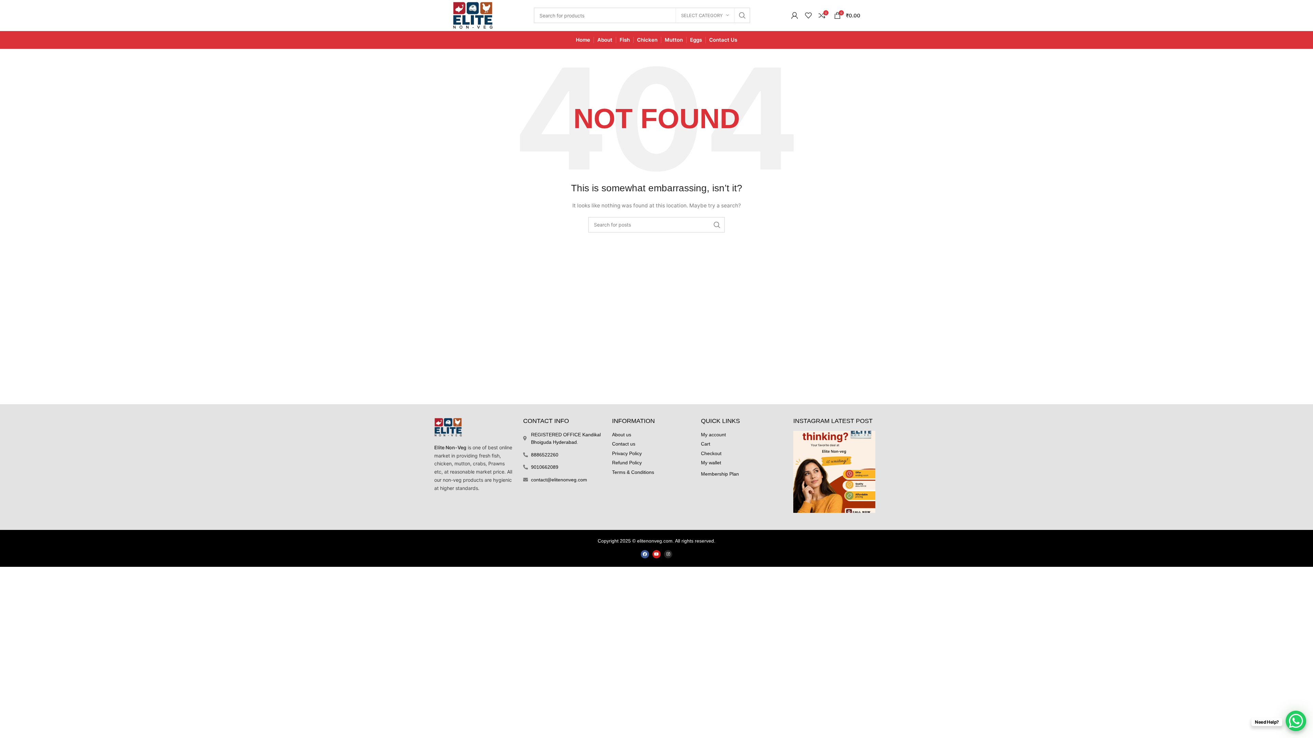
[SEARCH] (742, 15)
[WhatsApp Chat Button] (1296, 721)
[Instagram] (668, 554)
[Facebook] (645, 554)
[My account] (794, 15)
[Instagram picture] (834, 472)
